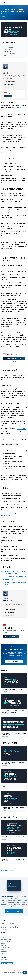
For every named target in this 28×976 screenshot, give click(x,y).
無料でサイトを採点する (13, 661)
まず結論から (6, 45)
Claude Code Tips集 (5, 947)
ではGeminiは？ (7, 51)
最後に (5, 55)
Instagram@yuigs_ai (10, 81)
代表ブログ (3, 945)
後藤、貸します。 (21, 107)
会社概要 (3, 949)
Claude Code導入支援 (6, 941)
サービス (3, 937)
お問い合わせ (4, 953)
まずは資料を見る (13, 361)
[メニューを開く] (25, 2)
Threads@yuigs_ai (9, 84)
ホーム (2, 935)
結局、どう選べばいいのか (9, 53)
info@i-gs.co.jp (4, 959)
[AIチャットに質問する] (25, 972)
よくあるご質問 (4, 951)
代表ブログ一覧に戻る (7, 7)
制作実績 (3, 943)
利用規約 (18, 970)
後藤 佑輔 (5, 73)
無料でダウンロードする (13, 911)
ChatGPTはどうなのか (8, 47)
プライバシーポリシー (12, 970)
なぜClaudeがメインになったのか (10, 49)
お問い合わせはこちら (7, 963)
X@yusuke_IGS (8, 87)
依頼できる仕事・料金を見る (13, 358)
